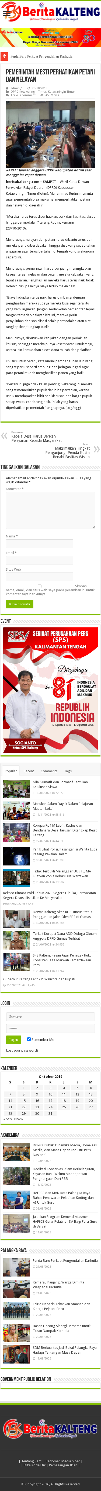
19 (77, 1101)
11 (64, 1094)
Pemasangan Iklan (63, 1465)
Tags (68, 771)
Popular (11, 771)
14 (10, 1101)
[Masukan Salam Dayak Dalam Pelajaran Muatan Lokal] (16, 810)
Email (11, 553)
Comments (49, 771)
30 (37, 1114)
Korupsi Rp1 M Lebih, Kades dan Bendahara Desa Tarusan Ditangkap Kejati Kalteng (65, 830)
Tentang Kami (31, 1461)
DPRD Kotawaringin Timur (28, 91)
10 (50, 1094)
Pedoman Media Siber (63, 1461)
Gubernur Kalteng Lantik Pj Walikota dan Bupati (39, 979)
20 (91, 1101)
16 (37, 1101)
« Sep (7, 1119)
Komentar (15, 489)
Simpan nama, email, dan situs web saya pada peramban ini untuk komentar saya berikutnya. (50, 590)
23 (37, 1107)
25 (64, 1107)
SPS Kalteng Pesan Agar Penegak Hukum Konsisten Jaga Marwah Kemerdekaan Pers (64, 960)
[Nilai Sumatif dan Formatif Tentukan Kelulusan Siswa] (16, 789)
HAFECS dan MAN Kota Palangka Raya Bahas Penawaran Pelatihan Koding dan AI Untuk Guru (63, 1197)
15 (24, 1101)
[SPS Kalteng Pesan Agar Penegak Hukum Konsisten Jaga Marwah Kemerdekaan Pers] (16, 962)
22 (24, 1107)
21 (10, 1107)
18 (64, 1101)
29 (24, 1114)
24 (50, 1107)
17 (50, 1101)
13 (91, 1094)
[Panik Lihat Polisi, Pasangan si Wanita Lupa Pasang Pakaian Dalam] (16, 856)
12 (77, 1094)
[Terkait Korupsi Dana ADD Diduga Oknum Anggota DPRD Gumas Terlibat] (16, 940)
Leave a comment (23, 95)
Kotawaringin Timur (61, 91)
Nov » (18, 1119)
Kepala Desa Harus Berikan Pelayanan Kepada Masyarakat (36, 437)
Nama (12, 536)
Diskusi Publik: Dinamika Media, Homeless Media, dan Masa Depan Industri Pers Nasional (65, 1150)
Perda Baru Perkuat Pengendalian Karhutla (41, 56)
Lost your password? (22, 1050)
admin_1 (17, 88)
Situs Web (13, 569)
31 (50, 1114)
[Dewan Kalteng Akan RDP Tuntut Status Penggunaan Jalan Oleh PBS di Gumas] (16, 919)
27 (91, 1107)
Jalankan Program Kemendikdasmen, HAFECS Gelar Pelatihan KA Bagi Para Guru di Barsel (65, 1221)
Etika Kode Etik (35, 1465)
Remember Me (42, 1040)
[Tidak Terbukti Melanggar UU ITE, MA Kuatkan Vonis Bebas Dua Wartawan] (16, 878)
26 (77, 1107)
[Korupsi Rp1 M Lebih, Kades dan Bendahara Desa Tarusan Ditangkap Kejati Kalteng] (16, 832)
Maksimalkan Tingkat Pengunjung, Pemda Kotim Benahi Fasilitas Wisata (67, 451)
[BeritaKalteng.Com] (50, 12)
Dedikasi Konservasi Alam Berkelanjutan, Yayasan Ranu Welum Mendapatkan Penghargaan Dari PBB (64, 1174)
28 (10, 1114)
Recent (29, 771)
